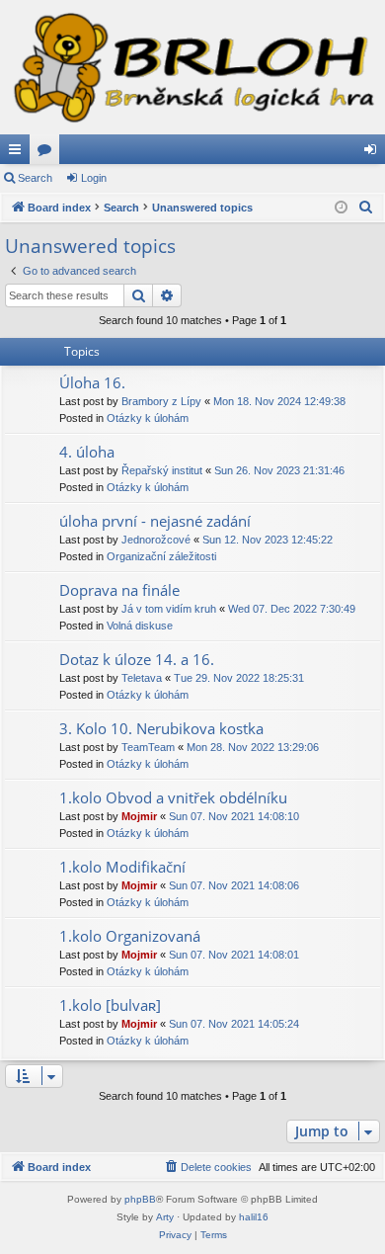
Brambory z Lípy (161, 401)
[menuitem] (366, 207)
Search (35, 178)
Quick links (19, 153)
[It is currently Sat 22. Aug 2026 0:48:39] (341, 208)
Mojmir (139, 816)
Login (94, 178)
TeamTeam (148, 747)
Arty (165, 1217)
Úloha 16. (92, 382)
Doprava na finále (119, 590)
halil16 (254, 1217)
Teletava (141, 678)
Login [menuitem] (374, 153)
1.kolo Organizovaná (129, 936)
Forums (48, 153)
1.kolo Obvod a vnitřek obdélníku (173, 797)
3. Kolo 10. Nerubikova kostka (161, 728)
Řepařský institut (161, 470)
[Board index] (192, 67)
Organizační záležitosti (161, 556)
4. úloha (87, 451)
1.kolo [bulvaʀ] (110, 1005)
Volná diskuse (140, 625)
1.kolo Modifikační (122, 867)
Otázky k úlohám (148, 418)
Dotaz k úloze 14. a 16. (136, 659)
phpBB (140, 1199)
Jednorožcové (156, 539)
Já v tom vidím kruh (168, 609)
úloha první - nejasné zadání (155, 521)
